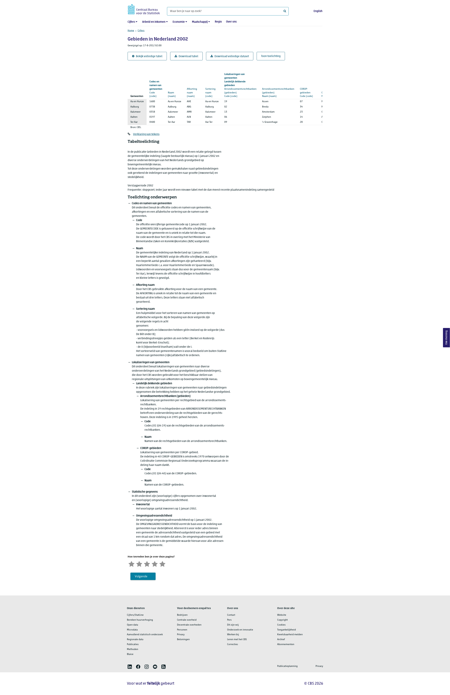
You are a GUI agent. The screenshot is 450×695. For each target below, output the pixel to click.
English (318, 11)
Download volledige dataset (231, 56)
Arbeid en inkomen (153, 22)
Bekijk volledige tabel (149, 56)
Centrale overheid (187, 620)
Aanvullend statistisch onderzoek (145, 634)
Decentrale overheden (189, 625)
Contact (231, 615)
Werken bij (233, 634)
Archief (281, 639)
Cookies (281, 625)
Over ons (231, 21)
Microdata (132, 630)
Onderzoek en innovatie (240, 630)
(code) (155, 89)
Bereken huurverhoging (140, 620)
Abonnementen (285, 644)
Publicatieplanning (287, 666)
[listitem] (130, 667)
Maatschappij (200, 22)
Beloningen (183, 639)
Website (281, 615)
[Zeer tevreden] (162, 563)
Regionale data (135, 639)
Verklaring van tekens (146, 134)
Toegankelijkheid (286, 630)
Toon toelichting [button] (271, 56)
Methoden (132, 649)
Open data (132, 625)
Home (131, 31)
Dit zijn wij (233, 625)
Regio (218, 21)
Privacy (181, 634)
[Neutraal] (147, 563)
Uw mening (446, 338)
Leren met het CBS (237, 639)
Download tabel (188, 56)
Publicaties (133, 644)
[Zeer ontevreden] (131, 563)
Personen (182, 630)
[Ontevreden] (139, 563)
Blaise (130, 654)
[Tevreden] (155, 563)
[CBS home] (144, 8)
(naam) (174, 89)
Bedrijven (182, 615)
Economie (179, 22)
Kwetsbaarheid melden (290, 634)
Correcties (232, 644)
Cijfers (131, 22)
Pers (229, 620)
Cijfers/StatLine (135, 615)
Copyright (282, 620)
